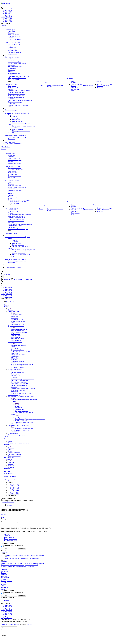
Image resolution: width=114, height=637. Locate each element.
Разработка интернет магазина (10, 624)
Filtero (17, 417)
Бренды (3, 589)
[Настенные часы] (22, 140)
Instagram (9, 505)
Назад (9, 308)
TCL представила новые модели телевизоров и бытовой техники (20, 558)
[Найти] (1, 629)
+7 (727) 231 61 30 (6, 10)
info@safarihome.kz (8, 502)
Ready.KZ (29, 624)
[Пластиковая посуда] (22, 108)
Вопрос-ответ (5, 587)
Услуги (10, 441)
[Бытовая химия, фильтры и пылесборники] (22, 111)
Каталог (10, 310)
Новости (3, 573)
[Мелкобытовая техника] (22, 55)
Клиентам (11, 448)
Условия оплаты (6, 579)
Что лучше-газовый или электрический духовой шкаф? (17, 566)
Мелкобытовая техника (18, 345)
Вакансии (4, 574)
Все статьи (4, 561)
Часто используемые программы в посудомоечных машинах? (19, 565)
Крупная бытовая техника (19, 329)
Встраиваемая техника (18, 372)
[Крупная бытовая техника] (22, 41)
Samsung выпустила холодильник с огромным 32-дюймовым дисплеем (22, 555)
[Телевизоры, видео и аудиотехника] (22, 134)
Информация (5, 577)
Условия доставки (6, 581)
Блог (2, 585)
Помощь (3, 584)
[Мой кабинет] (2, 271)
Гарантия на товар (6, 582)
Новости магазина (8, 547)
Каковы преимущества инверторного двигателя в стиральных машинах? (23, 563)
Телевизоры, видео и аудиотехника (22, 428)
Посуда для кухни (16, 314)
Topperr (17, 404)
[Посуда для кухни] (22, 28)
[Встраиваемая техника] (22, 83)
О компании (11, 462)
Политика (4, 576)
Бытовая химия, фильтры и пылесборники (24, 399)
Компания (4, 569)
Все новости (4, 552)
